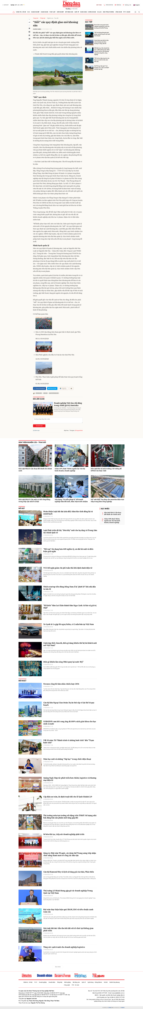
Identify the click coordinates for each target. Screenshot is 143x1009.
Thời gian (71, 430)
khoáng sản (38, 393)
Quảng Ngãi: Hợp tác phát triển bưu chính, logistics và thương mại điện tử (69, 779)
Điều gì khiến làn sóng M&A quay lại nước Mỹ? (63, 662)
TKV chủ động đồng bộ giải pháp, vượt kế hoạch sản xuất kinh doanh (102, 34)
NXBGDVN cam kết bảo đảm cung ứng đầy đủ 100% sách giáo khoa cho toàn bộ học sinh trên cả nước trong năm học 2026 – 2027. (69, 729)
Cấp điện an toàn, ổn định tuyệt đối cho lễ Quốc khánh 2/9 (67, 797)
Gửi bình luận (39, 425)
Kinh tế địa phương (108, 12)
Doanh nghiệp (35, 12)
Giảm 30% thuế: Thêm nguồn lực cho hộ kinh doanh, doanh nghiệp (70, 470)
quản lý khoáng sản (53, 393)
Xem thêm (58, 966)
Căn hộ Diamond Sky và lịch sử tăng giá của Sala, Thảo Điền (68, 872)
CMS (111, 1007)
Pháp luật (52, 12)
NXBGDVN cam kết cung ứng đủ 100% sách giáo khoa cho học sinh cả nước (69, 722)
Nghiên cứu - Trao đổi (52, 18)
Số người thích (79, 430)
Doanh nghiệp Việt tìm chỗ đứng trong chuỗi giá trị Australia (68, 404)
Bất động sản (69, 12)
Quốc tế (76, 12)
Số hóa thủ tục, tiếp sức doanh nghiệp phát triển (63, 834)
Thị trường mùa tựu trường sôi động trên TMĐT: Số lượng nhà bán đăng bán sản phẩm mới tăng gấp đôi (69, 816)
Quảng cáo (128, 5)
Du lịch (99, 12)
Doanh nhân (44, 12)
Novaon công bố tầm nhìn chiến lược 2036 (61, 684)
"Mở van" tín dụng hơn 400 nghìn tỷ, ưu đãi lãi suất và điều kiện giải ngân (68, 550)
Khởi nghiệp (60, 12)
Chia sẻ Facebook (40, 388)
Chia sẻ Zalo (53, 388)
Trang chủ (35, 18)
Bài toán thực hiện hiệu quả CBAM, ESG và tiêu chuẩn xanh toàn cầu (68, 911)
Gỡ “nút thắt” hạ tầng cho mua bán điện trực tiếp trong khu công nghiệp (107, 500)
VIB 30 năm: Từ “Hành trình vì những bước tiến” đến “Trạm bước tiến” (68, 741)
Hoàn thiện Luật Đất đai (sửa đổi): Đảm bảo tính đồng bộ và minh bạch (68, 512)
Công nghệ (118, 12)
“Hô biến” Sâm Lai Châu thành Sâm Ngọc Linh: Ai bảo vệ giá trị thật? (69, 606)
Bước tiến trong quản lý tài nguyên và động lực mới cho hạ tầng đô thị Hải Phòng (101, 26)
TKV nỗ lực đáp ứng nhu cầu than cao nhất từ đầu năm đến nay (101, 60)
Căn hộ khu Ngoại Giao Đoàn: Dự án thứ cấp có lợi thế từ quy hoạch (68, 704)
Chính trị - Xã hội (21, 12)
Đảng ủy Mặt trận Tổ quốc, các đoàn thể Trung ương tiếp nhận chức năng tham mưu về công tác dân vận (69, 854)
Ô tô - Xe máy (126, 12)
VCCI (28, 12)
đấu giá (45, 393)
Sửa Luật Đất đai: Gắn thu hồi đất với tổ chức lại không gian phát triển (68, 929)
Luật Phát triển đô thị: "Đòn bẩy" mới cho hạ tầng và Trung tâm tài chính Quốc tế (70, 531)
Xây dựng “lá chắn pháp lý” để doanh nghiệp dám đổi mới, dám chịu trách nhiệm (71, 500)
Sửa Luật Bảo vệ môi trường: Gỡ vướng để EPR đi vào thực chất (106, 470)
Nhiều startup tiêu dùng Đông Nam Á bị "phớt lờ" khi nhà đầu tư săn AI (69, 588)
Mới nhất (6, 5)
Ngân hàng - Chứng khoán (88, 12)
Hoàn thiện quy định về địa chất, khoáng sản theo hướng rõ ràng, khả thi (101, 42)
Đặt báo (119, 5)
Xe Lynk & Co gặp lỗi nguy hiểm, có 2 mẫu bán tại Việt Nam (68, 624)
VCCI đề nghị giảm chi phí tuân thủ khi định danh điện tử (67, 568)
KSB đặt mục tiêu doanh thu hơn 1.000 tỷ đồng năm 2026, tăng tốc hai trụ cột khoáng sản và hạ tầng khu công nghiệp (102, 51)
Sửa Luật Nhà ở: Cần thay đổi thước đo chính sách (35, 470)
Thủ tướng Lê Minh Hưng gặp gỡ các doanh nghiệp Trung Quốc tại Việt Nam (68, 892)
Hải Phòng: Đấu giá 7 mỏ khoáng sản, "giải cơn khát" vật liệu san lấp (101, 67)
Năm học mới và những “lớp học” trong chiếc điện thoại (67, 759)
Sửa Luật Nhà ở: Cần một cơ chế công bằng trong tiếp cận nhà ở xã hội (34, 500)
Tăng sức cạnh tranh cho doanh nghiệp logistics (64, 947)
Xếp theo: (66, 430)
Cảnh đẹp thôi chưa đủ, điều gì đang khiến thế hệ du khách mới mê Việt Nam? (70, 644)
